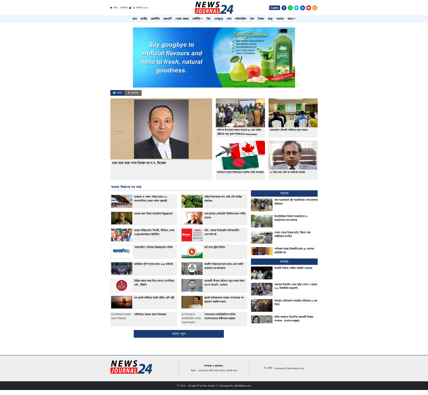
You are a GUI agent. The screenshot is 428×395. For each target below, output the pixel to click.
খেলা (229, 19)
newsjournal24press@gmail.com (289, 368)
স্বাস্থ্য (270, 19)
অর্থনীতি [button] (196, 19)
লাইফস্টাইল (240, 19)
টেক (252, 19)
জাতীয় (144, 19)
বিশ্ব (208, 19)
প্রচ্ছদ (119, 93)
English (275, 7)
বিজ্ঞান (261, 19)
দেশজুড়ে (218, 19)
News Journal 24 (210, 385)
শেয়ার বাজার (182, 19)
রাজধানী (167, 19)
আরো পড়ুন (179, 334)
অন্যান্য (134, 93)
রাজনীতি (155, 19)
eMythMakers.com (242, 385)
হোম (134, 19)
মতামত (280, 19)
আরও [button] (290, 19)
